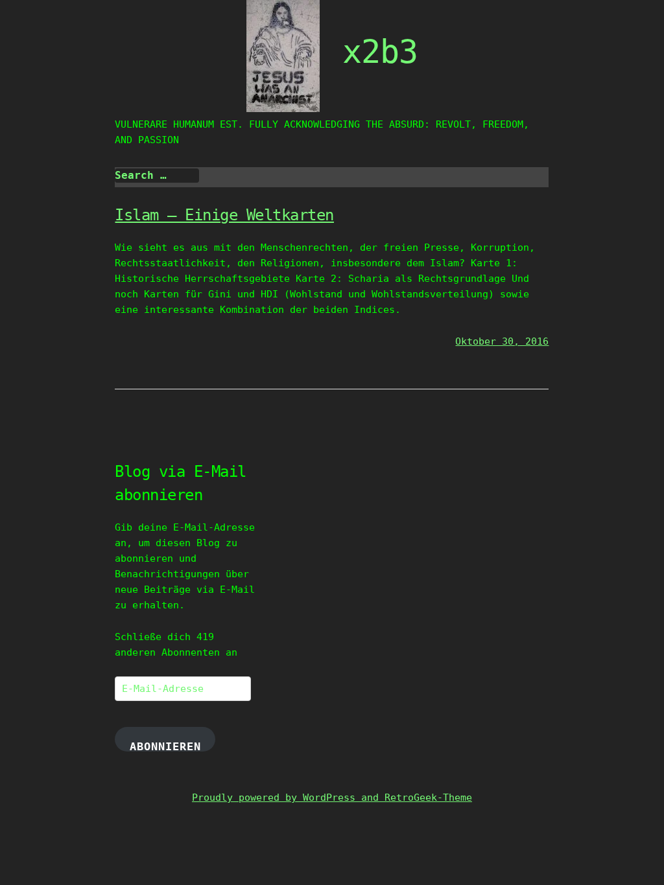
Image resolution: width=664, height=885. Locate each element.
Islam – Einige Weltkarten (224, 215)
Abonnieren (165, 746)
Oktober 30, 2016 (502, 341)
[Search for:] (157, 175)
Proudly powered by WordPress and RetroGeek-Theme (332, 797)
